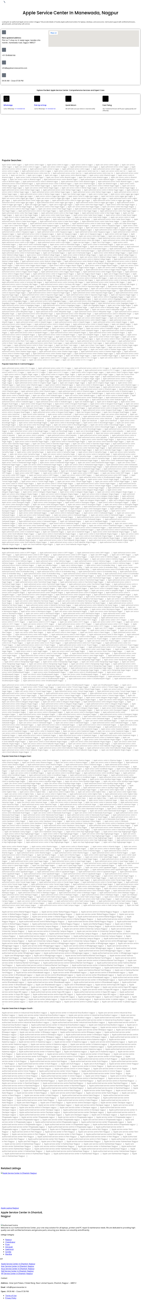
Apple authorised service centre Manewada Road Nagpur (44, 817)
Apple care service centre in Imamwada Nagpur (71, 246)
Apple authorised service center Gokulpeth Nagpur (107, 332)
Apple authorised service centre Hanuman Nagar (19, 806)
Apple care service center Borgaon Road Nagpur (43, 406)
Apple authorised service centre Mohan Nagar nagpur (51, 192)
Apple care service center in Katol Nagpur (41, 1095)
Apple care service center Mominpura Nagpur (106, 611)
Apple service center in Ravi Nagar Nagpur (50, 207)
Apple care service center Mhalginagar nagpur (41, 946)
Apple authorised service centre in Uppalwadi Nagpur (82, 874)
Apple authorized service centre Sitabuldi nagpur (49, 397)
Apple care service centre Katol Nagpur (66, 1093)
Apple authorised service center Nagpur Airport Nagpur (103, 272)
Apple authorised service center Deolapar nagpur (83, 1112)
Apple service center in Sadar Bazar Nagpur (20, 217)
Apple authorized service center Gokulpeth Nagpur (81, 330)
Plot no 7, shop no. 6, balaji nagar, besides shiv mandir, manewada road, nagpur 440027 (21, 41)
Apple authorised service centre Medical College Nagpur (42, 261)
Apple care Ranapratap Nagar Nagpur (86, 670)
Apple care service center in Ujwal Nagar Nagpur (81, 859)
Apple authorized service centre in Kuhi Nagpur (98, 1059)
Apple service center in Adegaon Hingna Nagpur (77, 492)
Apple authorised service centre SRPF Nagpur (94, 553)
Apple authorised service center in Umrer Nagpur (62, 1076)
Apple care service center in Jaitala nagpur (119, 1001)
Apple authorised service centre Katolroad (97, 418)
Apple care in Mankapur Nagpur (22, 897)
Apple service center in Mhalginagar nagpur (97, 943)
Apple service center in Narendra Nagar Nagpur (69, 441)
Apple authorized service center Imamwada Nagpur (47, 249)
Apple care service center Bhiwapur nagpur (95, 1029)
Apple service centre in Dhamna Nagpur (76, 760)
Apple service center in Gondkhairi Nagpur (59, 771)
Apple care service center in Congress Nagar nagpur (81, 376)
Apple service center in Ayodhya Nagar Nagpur (46, 781)
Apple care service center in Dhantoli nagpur (85, 387)
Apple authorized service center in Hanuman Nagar (118, 804)
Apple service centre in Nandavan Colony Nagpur (84, 821)
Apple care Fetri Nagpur (28, 1141)
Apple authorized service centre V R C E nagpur (19, 368)
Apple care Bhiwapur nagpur (32, 1039)
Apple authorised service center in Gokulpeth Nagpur (57, 335)
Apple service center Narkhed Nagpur (53, 1078)
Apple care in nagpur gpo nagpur (61, 205)
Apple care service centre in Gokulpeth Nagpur (103, 328)
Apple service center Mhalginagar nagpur (19, 943)
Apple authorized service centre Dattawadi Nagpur (111, 723)
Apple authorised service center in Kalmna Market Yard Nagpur (49, 970)
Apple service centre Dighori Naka (112, 790)
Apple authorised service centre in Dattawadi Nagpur (82, 727)
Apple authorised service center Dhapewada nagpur (23, 1127)
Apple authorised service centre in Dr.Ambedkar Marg (82, 574)
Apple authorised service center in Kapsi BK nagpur (54, 997)
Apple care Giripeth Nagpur (121, 324)
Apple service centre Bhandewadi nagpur (33, 972)
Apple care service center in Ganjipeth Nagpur (107, 590)
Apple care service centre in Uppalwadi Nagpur (36, 869)
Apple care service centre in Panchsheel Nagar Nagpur (44, 580)
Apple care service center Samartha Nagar (25, 454)
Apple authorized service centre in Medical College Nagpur (90, 259)
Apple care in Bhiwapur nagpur (59, 1039)
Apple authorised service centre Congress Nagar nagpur (35, 381)
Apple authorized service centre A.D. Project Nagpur (83, 643)
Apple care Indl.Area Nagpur (48, 565)
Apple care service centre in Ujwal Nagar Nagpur (43, 859)
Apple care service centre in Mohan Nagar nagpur (79, 188)
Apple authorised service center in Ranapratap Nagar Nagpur (48, 670)
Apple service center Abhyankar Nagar (42, 307)
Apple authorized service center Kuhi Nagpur (56, 1059)
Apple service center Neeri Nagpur (45, 630)
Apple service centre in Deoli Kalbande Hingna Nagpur (57, 534)
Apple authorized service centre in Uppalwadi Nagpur (56, 872)
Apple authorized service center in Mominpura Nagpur (80, 616)
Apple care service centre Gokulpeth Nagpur (34, 328)
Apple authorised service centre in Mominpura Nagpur (79, 618)
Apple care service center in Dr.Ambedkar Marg (73, 569)
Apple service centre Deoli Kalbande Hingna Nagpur (111, 532)
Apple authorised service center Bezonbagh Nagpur (83, 429)
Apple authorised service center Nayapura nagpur (93, 232)
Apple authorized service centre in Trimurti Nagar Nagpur (47, 486)
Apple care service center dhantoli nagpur (94, 177)
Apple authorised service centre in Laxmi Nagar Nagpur (78, 657)
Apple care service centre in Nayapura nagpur (102, 228)
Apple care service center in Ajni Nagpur (47, 238)
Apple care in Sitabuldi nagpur (107, 402)
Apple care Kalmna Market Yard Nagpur (95, 970)
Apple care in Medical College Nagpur (101, 263)
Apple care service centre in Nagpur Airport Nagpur (77, 267)
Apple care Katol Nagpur (27, 1102)
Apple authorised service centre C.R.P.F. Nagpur (93, 626)
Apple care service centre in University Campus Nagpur (51, 931)
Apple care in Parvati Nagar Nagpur (62, 886)
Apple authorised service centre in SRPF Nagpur (32, 555)
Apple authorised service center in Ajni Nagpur (54, 242)
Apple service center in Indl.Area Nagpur (105, 557)
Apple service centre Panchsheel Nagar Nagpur (77, 576)
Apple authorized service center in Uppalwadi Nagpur (98, 872)
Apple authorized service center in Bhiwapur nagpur (87, 1034)
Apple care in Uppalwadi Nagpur (56, 876)
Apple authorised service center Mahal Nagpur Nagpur (91, 921)
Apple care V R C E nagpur (36, 372)
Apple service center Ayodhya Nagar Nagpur (106, 779)
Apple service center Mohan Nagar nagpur (35, 186)
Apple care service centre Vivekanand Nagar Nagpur (96, 462)
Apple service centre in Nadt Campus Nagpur (120, 897)
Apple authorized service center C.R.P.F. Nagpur (112, 624)
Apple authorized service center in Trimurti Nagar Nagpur (91, 486)
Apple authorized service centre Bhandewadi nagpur (88, 977)
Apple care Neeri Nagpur (11, 639)
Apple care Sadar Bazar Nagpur (125, 223)
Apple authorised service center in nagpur (37, 171)
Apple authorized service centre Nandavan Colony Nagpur (65, 825)
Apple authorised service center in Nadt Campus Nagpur (104, 905)
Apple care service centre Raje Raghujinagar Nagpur (101, 834)
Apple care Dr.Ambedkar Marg (20, 576)
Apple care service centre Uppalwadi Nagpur (101, 867)
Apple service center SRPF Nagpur (28, 473)
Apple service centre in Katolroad (60, 414)
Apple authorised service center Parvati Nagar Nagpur (50, 884)
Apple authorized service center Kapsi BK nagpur (51, 992)
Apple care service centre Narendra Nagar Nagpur (106, 441)
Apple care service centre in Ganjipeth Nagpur (72, 590)
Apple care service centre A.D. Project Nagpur (68, 641)
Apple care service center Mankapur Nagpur (120, 888)
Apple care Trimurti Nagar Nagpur (27, 490)
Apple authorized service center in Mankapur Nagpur (78, 893)
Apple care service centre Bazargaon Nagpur (112, 710)
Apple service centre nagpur (12, 165)
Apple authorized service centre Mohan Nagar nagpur (21, 190)
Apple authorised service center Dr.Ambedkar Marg (42, 574)
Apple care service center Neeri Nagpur (30, 632)
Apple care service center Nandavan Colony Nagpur (76, 823)
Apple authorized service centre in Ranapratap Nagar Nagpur (91, 666)
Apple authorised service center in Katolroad (63, 420)
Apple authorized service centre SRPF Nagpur (112, 475)
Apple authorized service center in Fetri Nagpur (100, 1136)
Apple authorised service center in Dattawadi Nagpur (38, 521)
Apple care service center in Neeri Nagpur (95, 632)
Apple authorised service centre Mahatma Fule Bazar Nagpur (96, 605)
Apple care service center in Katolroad (67, 416)
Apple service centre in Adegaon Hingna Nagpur (40, 492)
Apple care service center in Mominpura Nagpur (43, 613)
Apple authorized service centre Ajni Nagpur (80, 238)
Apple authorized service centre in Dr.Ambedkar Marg (56, 571)
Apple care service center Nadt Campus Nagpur (95, 899)
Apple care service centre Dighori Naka (92, 792)
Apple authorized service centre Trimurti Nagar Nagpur (96, 483)
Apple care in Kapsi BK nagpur (117, 997)
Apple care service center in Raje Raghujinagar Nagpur (92, 836)
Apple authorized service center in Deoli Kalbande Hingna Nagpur (62, 540)
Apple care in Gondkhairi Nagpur (41, 779)
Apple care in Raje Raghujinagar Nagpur (118, 842)
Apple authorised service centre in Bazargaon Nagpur (103, 716)
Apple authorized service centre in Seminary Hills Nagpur (116, 280)
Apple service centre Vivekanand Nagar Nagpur (82, 460)
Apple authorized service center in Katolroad (63, 418)
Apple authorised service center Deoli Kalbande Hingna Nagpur (25, 542)
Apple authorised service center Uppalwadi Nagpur (42, 874)
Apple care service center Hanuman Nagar (32, 802)
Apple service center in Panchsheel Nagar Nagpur (54, 578)
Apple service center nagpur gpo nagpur (18, 196)
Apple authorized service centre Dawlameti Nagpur (88, 733)
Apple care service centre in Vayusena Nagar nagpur (110, 288)
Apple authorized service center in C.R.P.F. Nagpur (55, 626)
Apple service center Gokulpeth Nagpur (68, 326)
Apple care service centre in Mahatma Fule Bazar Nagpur (78, 601)
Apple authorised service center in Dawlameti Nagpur (21, 532)
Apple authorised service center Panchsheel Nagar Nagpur (90, 584)
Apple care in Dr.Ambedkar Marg (46, 576)
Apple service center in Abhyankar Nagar (105, 307)
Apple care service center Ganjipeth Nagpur (38, 590)
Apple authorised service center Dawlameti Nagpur (75, 530)
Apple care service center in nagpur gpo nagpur (90, 198)
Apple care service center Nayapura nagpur (67, 228)
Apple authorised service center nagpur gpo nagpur (55, 202)
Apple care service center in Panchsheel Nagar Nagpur (86, 580)
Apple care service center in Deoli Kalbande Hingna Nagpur (89, 744)
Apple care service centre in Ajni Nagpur (16, 238)
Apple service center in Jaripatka (54, 433)
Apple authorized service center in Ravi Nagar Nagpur (78, 211)
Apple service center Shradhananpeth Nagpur (50, 672)
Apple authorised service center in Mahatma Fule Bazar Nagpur (102, 607)
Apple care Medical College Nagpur (72, 263)
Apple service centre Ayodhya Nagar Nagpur (71, 779)
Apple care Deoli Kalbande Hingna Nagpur (38, 544)
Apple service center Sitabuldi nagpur (90, 393)
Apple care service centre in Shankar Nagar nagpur (70, 349)
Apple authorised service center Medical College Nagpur (84, 261)
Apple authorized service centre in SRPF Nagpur (19, 553)
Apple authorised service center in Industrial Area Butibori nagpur (58, 1025)
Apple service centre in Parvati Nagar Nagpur (18, 878)
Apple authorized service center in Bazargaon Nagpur (119, 714)
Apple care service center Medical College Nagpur (20, 257)
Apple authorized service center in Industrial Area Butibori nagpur (103, 1020)
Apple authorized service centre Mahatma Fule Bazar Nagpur (37, 603)
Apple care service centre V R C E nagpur (114, 358)
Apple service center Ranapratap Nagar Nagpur (121, 660)
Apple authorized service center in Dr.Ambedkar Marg (98, 571)
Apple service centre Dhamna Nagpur (16, 760)
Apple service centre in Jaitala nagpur (75, 999)
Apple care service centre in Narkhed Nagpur (116, 1080)
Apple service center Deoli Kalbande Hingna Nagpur (103, 739)
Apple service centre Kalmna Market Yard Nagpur (86, 955)
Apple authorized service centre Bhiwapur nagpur (81, 1032)
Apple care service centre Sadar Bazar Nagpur (55, 217)
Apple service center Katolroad (34, 414)
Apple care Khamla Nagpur (47, 855)
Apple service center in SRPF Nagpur (86, 473)
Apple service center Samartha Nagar (31, 452)
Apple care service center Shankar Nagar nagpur (32, 349)
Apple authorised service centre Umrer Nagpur (61, 1073)
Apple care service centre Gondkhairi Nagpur (93, 771)
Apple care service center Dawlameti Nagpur (34, 525)
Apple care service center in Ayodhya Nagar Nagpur (63, 783)
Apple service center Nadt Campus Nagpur (86, 897)
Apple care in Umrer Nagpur (122, 1076)
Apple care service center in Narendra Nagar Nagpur (91, 444)
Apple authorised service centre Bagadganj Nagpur (77, 303)
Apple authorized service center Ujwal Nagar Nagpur (30, 861)
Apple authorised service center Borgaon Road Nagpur (102, 410)
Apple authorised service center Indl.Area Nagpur (74, 563)
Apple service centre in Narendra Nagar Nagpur (32, 441)
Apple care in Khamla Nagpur (71, 855)
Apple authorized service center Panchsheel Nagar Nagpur (36, 582)
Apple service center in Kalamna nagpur (71, 1042)
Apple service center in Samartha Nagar (93, 452)
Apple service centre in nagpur (58, 165)
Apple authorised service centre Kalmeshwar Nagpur (68, 1151)
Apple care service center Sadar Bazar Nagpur (91, 217)
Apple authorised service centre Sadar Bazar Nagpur (101, 221)
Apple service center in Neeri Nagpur (104, 630)
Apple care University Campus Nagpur (44, 941)
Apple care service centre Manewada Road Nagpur (108, 811)
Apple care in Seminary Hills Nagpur (123, 284)
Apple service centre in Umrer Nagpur (53, 1066)
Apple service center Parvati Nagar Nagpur (119, 876)
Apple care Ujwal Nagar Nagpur (44, 865)
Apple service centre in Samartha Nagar (61, 452)
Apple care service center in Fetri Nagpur (66, 1134)
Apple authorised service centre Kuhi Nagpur (49, 1061)
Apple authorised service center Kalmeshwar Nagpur (115, 1151)
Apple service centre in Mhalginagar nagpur (57, 943)
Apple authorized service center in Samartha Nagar (113, 456)
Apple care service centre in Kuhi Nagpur (68, 1056)
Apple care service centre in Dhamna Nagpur (72, 762)
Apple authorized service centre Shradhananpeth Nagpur (85, 676)
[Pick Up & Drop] (37, 99)
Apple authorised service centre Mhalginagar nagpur (101, 950)
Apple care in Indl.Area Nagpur (72, 565)
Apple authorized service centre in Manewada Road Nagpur (88, 815)
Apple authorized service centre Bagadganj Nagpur (48, 301)
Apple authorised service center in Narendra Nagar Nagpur (43, 450)
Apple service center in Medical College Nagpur (80, 255)
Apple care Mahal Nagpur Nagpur (97, 924)
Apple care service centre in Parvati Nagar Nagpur (33, 880)
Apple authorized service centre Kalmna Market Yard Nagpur (68, 963)
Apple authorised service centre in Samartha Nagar (91, 458)
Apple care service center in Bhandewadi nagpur (44, 977)
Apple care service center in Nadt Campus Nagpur (35, 901)
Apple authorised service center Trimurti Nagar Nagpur (41, 488)
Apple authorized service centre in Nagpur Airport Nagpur (106, 270)
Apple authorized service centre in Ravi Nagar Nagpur (37, 211)
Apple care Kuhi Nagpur (71, 1063)
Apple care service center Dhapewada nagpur (61, 1119)
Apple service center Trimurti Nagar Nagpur (104, 479)
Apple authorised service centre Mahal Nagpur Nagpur (42, 921)
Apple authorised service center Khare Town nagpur (84, 343)
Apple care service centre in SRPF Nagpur (44, 475)
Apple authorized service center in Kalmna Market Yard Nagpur (98, 965)
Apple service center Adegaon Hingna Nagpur (102, 697)
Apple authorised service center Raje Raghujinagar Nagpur (92, 840)
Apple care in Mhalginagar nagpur (48, 955)
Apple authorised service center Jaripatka (93, 437)
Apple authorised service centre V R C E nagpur (29, 370)
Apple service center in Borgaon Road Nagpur (106, 404)
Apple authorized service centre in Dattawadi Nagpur (96, 517)
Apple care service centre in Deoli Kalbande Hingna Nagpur (92, 536)
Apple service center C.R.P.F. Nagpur (114, 620)
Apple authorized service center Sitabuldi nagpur (86, 397)
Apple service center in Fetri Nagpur (60, 1132)
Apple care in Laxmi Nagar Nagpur (51, 660)
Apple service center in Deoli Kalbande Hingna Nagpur (98, 534)
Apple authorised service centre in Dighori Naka (32, 798)
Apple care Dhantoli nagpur (12, 393)
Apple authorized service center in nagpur (45, 169)
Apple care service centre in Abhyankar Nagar (73, 309)
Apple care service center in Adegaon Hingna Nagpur (101, 494)
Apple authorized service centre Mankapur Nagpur (92, 890)
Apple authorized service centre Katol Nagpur (81, 1095)
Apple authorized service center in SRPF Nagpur (57, 553)
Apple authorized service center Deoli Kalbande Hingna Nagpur (98, 538)
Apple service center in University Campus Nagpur (40, 929)
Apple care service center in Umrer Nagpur (111, 1068)
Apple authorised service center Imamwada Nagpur (76, 251)
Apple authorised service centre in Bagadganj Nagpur (21, 305)
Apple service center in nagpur (82, 165)
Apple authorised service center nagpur (107, 169)
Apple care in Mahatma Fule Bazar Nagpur (41, 609)
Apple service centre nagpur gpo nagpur (125, 194)
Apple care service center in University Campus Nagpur (100, 931)
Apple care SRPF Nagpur (100, 555)
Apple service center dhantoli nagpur (102, 175)
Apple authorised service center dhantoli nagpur (115, 181)
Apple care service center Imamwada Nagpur (35, 246)
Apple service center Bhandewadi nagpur (70, 972)
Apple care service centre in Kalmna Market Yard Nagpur (101, 960)
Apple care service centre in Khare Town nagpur (76, 339)
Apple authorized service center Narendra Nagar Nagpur (42, 446)
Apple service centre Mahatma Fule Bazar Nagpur (104, 597)
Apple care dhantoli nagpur (108, 184)
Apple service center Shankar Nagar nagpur (20, 347)
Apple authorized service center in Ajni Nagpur (50, 240)
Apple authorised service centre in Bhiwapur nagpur (85, 1037)
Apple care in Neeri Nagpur (33, 639)
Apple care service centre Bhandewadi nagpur (55, 975)
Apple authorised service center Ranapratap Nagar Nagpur (92, 668)
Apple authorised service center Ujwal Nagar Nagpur (62, 863)
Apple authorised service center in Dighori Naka (69, 798)
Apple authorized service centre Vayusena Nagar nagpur (54, 291)
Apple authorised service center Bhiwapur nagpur (40, 1037)
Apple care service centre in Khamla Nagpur (71, 848)
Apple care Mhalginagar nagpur (18, 955)
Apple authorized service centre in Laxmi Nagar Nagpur (41, 655)
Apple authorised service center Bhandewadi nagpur (49, 982)
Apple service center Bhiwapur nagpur (82, 1027)
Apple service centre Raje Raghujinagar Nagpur (83, 832)
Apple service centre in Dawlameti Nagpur (64, 523)
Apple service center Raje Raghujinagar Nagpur (120, 832)
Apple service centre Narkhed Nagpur (18, 1078)
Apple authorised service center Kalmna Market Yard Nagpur (76, 967)
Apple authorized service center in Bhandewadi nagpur (93, 980)
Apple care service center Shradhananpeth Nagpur (81, 674)
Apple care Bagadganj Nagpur (94, 305)
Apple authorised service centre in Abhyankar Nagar (113, 314)
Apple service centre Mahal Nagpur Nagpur (20, 912)
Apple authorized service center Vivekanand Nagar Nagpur (36, 467)
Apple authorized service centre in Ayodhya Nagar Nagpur (61, 785)
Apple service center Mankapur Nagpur (123, 886)
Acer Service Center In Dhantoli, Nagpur (17, 1266)
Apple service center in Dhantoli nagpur (90, 385)
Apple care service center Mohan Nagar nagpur (42, 188)
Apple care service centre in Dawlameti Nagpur (70, 525)
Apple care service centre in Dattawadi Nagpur (71, 515)
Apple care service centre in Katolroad (37, 416)
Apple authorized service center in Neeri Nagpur (107, 634)
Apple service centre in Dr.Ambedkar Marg (34, 567)
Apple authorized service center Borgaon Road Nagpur (66, 408)
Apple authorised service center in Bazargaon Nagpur (38, 511)
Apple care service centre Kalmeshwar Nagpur (103, 1144)
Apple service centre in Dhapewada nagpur (76, 1117)
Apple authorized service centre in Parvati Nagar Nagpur (59, 882)
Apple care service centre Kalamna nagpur (108, 1042)
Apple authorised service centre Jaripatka (60, 437)
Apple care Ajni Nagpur (81, 242)
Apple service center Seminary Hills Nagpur (46, 276)
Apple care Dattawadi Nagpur (71, 521)
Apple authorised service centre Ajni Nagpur (85, 240)
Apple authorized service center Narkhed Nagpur (107, 1083)
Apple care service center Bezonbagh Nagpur (35, 425)
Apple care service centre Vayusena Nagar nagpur (32, 288)
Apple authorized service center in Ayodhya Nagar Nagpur (106, 785)
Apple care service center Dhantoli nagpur (17, 387)
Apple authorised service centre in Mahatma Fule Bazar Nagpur (54, 607)
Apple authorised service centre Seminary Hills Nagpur (64, 282)
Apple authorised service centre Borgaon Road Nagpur (61, 410)
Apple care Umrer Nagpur (96, 1076)
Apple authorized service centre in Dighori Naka (21, 796)
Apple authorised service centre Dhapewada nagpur (114, 1124)
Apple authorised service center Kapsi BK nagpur (96, 994)
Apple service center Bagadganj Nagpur (77, 297)
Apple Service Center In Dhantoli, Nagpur (18, 1264)
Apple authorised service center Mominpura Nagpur (38, 618)
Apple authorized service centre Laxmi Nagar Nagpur (91, 653)
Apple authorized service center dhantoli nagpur (98, 179)
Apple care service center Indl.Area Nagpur (38, 559)
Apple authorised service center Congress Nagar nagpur (78, 381)
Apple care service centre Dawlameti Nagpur (79, 731)
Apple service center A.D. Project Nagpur (94, 639)
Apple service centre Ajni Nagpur (116, 234)
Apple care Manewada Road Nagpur (82, 819)
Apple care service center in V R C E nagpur (77, 360)
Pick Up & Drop (40, 105)
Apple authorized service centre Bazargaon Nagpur (23, 507)
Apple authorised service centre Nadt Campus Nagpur (112, 903)
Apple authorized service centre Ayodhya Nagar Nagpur (104, 783)
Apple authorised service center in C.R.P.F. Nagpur (74, 628)
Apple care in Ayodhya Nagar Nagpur (83, 790)
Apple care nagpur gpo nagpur (36, 205)
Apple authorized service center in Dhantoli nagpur (98, 389)
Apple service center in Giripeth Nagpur (61, 318)
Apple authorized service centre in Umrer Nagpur (102, 1071)
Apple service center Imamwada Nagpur (33, 244)
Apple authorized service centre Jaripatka (62, 435)
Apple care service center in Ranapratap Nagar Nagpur (91, 664)
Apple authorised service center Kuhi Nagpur (90, 1061)
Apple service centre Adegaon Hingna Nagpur (88, 490)
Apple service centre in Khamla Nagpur (75, 846)
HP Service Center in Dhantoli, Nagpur (17, 1273)
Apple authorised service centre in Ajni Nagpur (18, 242)
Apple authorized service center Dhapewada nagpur (103, 1122)
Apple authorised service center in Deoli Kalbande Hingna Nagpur (75, 750)
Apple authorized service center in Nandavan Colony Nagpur (66, 827)
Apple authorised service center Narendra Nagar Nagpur (85, 448)
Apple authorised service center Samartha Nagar (53, 458)
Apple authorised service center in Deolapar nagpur (41, 1115)
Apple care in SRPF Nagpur (122, 555)
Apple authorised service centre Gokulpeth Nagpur (68, 332)
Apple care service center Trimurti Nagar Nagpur (113, 481)
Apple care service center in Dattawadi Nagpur (108, 515)
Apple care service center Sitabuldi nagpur (80, 395)
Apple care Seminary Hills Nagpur (95, 284)
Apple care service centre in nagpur (27, 167)
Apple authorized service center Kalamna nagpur (39, 1046)
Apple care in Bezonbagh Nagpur (88, 431)
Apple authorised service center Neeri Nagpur (42, 636)
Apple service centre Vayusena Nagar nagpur (18, 286)
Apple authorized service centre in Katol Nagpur (37, 1097)
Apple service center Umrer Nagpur (20, 1066)
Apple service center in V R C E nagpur (84, 358)
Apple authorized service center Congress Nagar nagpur (35, 379)
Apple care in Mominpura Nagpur (57, 620)
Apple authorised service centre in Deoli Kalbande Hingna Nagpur (73, 542)
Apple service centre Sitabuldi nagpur (61, 393)
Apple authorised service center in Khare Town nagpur (33, 345)
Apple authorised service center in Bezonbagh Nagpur (29, 431)
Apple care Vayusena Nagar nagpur (123, 295)
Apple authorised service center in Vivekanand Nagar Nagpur (36, 471)
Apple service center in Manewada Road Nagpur (69, 811)
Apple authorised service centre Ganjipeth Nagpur (35, 595)
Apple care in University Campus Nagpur (80, 941)
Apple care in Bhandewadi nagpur (78, 984)
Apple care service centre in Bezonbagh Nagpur (71, 425)
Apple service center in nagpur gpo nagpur (83, 196)
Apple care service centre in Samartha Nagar (59, 454)
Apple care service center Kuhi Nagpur (32, 1056)
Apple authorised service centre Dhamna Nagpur (35, 767)
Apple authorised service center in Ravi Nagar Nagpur (101, 213)
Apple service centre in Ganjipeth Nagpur (72, 588)
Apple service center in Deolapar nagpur (55, 1105)
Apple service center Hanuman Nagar (41, 800)
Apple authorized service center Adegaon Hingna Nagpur (53, 496)
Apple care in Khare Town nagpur (93, 345)
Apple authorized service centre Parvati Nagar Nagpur (112, 880)
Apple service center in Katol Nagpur (32, 1093)
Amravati (9, 1247)
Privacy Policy (10, 1298)
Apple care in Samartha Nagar (51, 460)
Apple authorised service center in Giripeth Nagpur (91, 324)
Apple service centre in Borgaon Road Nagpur (71, 404)
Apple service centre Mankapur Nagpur (92, 886)
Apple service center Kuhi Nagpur (30, 1054)
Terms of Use (11, 1295)
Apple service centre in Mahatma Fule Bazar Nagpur (45, 599)
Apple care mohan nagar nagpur (74, 194)
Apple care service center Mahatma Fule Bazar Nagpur (35, 601)
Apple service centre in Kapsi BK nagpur (47, 987)
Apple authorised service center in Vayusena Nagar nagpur (87, 295)
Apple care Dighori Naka (98, 798)
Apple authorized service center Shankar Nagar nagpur (58, 351)
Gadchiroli (9, 1249)
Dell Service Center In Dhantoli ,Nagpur (17, 1271)
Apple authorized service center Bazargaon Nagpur (62, 507)
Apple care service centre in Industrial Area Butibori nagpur (93, 1015)
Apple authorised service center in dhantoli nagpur (54, 184)
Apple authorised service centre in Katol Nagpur (78, 1100)
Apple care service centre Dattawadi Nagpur (101, 721)
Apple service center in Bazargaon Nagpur (113, 502)
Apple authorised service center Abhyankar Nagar (74, 314)
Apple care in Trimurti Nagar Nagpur (56, 490)
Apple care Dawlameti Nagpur (54, 532)
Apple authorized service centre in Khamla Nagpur (83, 851)
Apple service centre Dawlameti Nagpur (84, 729)
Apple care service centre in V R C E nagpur (44, 360)
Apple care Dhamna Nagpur (47, 769)
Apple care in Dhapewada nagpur (64, 1129)
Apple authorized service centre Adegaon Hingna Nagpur (104, 702)
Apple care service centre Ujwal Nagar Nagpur (102, 857)
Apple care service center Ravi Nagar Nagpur (118, 207)
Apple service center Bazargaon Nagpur (48, 502)
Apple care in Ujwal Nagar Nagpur (71, 865)
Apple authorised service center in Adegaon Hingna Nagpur (56, 500)
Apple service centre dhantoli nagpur (74, 175)
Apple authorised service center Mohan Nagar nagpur (92, 192)
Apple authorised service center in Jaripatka (27, 439)
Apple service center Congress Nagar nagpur (123, 372)
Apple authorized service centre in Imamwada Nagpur (87, 249)
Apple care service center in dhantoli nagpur (25, 179)
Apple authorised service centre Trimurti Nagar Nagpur (110, 693)
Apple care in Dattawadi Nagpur (97, 521)
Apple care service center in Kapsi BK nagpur (101, 989)
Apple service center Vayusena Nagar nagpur (53, 286)
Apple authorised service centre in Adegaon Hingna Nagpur (106, 706)
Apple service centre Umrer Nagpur (124, 1063)
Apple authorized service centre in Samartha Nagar (73, 456)
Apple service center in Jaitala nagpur (109, 999)
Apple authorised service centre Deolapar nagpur (40, 1112)
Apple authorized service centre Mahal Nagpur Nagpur (101, 916)
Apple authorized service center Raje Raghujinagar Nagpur (45, 838)
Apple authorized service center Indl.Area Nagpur (54, 561)
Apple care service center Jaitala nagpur (45, 1001)
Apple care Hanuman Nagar (34, 809)
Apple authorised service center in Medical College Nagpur (37, 263)
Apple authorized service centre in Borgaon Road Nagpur (108, 408)
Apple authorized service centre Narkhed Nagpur (63, 1083)
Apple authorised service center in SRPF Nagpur (70, 555)
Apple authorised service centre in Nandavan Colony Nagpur (69, 830)
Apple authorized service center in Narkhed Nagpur (65, 1085)
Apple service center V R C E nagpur (25, 358)
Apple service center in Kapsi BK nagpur (83, 987)
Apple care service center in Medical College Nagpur (98, 257)
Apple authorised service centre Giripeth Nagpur (110, 322)
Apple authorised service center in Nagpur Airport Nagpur (53, 274)
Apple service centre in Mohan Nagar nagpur (69, 186)
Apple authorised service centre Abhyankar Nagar (36, 314)
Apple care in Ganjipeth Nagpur (72, 597)
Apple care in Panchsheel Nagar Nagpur (115, 586)
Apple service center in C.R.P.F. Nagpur (43, 622)
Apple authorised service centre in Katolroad (28, 420)
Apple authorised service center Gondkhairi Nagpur (37, 777)
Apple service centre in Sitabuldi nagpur (120, 393)
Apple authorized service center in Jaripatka (27, 437)
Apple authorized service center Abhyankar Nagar (54, 312)
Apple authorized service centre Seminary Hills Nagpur (32, 280)
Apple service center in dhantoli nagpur (30, 177)
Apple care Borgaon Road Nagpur (89, 412)
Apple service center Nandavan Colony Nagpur (46, 821)
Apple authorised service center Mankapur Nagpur (20, 895)
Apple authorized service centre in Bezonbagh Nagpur (96, 427)
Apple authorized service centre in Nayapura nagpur (113, 230)
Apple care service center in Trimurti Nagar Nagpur (55, 483)
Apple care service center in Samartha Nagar (94, 454)
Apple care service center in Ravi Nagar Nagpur (55, 209)
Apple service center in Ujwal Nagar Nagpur (67, 857)
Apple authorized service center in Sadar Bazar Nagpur (60, 221)
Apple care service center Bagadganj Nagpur (75, 299)
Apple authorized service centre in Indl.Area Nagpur (93, 561)
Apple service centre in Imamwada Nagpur (65, 244)
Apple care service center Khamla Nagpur (37, 848)
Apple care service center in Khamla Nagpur (106, 848)
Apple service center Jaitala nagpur (43, 999)
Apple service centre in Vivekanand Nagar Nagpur (19, 462)
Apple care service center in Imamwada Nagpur (107, 246)
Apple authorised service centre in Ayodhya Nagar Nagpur (104, 788)
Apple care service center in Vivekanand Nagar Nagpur (84, 465)
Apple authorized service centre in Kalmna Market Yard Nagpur (42, 965)
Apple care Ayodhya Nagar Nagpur (55, 790)
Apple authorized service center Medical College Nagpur (47, 259)
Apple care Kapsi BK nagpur (90, 997)
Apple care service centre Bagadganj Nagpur (41, 299)
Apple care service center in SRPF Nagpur (77, 475)
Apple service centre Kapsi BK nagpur (111, 984)
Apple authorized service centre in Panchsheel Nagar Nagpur (82, 582)
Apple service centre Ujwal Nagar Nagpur (99, 855)
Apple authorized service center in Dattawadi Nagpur (98, 725)
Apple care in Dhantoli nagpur (35, 393)
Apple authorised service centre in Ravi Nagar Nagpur (60, 213)
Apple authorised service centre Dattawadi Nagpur (44, 519)
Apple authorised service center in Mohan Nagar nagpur (40, 194)
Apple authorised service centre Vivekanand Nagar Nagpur (36, 469)
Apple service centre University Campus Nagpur (39, 926)
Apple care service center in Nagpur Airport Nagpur (116, 267)
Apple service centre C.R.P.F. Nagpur (84, 620)
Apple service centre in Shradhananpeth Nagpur (87, 672)
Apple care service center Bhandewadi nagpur (95, 975)
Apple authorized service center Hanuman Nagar (40, 804)
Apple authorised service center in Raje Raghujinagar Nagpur (48, 842)
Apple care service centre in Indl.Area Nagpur (73, 559)
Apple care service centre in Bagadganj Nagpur (111, 299)
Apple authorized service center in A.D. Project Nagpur (79, 645)
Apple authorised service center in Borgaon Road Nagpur (53, 412)
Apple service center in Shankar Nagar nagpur (89, 347)
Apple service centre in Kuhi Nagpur (62, 1054)
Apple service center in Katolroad (87, 414)
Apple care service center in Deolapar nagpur (78, 1107)
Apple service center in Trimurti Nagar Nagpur (38, 481)
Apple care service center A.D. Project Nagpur (104, 641)
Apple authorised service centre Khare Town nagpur (44, 343)
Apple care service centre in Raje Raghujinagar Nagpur (49, 836)
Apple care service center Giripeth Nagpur (124, 318)
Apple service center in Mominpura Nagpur (36, 611)
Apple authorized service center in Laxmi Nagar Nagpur (85, 655)
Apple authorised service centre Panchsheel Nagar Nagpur (45, 584)
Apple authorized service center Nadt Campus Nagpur (118, 901)
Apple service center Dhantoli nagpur (29, 385)
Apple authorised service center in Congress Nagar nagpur (36, 383)
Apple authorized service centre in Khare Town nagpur (96, 341)
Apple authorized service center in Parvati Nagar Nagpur (103, 882)
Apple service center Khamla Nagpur (45, 846)
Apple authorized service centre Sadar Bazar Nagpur (72, 219)
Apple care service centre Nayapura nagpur (34, 228)
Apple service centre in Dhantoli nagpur (59, 385)
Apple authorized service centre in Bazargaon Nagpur (103, 507)
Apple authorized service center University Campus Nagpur (74, 933)
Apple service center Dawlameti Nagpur (32, 523)
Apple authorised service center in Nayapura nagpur (35, 234)
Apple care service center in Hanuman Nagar (101, 802)
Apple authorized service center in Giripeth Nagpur (73, 322)
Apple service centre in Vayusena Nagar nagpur (88, 286)
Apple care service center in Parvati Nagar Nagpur (72, 880)
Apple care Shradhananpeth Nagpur (106, 685)
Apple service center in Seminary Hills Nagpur (115, 276)
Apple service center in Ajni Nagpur (63, 236)
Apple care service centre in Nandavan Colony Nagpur (117, 823)
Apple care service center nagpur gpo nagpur (18, 198)
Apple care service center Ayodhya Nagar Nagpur (121, 781)
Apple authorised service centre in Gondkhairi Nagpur (77, 777)
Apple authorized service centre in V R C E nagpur (92, 368)
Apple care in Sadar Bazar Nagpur (16, 225)
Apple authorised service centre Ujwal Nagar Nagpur (21, 863)
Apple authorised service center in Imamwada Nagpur (21, 253)
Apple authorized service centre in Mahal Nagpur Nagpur (70, 919)
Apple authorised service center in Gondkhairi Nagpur (118, 777)
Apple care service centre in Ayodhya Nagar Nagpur (23, 783)
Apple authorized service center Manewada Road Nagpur (44, 815)
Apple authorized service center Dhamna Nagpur (45, 764)
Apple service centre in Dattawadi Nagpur (65, 513)
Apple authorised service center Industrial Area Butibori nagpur (79, 1022)
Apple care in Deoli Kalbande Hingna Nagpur (72, 544)
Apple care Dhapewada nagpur (34, 1129)
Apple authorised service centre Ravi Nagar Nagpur (118, 211)
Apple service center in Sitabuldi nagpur (16, 395)
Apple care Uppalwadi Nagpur (30, 876)
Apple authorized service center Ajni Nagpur (114, 238)
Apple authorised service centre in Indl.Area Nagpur (113, 563)
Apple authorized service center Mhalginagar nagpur (91, 948)
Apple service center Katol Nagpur (98, 1090)
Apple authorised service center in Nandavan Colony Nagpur (115, 830)
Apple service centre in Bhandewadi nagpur (108, 972)
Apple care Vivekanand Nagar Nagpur (74, 471)
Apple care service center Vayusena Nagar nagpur (71, 288)
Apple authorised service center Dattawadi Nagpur (83, 519)
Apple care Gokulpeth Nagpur (89, 335)
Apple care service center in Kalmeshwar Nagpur (98, 1146)
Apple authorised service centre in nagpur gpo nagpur (95, 202)
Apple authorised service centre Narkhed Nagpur (110, 1085)
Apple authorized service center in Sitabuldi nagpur (34, 400)
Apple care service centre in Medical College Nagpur (58, 257)
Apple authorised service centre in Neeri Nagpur (79, 636)
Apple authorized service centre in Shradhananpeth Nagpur (44, 678)
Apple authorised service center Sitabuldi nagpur (109, 400)
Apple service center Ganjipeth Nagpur (42, 588)
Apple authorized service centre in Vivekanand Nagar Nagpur (81, 467)
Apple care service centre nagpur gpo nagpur (117, 196)
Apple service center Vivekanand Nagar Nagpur (118, 460)
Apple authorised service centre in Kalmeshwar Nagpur (28, 1153)
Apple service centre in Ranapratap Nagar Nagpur (22, 662)
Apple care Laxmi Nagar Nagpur (23, 660)
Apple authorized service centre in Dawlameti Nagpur (87, 527)
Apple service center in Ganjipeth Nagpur (104, 588)
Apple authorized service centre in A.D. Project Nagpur (37, 645)
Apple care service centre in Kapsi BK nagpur (61, 989)
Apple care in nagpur (35, 175)
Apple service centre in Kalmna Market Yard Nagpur (44, 958)
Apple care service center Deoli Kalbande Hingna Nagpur (47, 536)
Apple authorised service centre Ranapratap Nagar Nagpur (47, 668)
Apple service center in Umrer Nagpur (88, 1066)
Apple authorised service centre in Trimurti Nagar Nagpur (84, 488)
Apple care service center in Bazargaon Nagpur (122, 504)
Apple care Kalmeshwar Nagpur (116, 1153)
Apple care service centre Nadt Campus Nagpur (57, 899)
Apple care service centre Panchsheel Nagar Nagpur (93, 578)
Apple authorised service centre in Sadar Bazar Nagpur (50, 223)
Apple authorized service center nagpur (115, 167)
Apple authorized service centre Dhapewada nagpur (57, 1122)
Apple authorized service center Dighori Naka (121, 794)
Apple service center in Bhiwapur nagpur (19, 1029)
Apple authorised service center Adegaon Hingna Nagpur (99, 498)
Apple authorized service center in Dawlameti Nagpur (78, 735)
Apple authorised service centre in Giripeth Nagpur (52, 324)
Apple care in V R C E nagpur (59, 372)
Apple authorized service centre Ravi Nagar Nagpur (93, 209)
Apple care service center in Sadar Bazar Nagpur (32, 219)
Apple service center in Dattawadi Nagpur (99, 513)
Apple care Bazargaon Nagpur (71, 511)
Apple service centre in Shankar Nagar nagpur (54, 347)
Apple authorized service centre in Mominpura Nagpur (39, 616)
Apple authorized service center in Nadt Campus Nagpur (68, 903)
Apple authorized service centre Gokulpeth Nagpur (42, 330)
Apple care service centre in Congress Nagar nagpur (41, 376)
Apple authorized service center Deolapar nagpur (40, 1110)
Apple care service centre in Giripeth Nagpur (20, 320)
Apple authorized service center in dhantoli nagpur (41, 181)
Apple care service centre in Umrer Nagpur (73, 1068)
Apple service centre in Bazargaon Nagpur (80, 502)
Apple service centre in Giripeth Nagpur (30, 318)
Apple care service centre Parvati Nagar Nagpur (89, 878)
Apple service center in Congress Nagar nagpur (58, 374)
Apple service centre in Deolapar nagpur (19, 1105)
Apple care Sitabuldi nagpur (85, 402)
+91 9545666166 (8, 55)
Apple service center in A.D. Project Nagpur (33, 641)
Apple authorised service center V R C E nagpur (65, 370)
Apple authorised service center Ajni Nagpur (119, 240)
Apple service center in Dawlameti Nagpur (97, 523)
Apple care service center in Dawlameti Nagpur (106, 525)
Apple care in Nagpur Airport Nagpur (117, 274)
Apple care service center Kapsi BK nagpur (22, 989)
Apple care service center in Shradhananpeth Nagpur (42, 676)
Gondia (8, 1252)
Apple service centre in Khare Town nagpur (71, 337)
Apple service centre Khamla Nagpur (15, 846)
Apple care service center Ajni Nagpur (121, 236)
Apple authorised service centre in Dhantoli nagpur (76, 391)
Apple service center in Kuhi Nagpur (95, 1054)
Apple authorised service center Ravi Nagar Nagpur (20, 213)
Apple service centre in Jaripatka (28, 433)
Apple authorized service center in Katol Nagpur (80, 1097)
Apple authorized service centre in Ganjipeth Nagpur (84, 592)
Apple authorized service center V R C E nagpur (55, 368)
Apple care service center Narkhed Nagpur (76, 1080)
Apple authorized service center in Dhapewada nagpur (67, 1124)
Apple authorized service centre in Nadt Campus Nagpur (25, 903)
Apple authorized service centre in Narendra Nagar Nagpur (86, 446)
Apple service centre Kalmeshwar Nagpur (84, 1141)
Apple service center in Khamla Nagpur (107, 846)
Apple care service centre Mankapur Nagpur (86, 888)
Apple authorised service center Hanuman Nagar (57, 806)
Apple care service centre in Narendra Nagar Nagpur (51, 444)
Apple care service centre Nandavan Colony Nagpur (35, 823)
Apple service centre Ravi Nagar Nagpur (89, 205)
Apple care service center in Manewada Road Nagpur (94, 813)
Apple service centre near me (64, 171)
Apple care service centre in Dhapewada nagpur (103, 1119)
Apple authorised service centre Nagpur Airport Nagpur (61, 272)
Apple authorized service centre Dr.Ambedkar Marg (111, 569)
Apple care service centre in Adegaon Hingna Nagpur (60, 494)
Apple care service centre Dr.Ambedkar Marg (101, 567)
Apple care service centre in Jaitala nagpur (81, 1001)
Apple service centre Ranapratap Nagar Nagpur (84, 660)
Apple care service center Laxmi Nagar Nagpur (106, 651)
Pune (7, 1244)
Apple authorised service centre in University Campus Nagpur (75, 938)
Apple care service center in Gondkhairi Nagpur (64, 773)
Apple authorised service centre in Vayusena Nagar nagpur (43, 295)
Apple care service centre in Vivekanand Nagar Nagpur (42, 465)
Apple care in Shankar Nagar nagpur (106, 356)
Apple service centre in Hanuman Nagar (71, 800)
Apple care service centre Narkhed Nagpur (38, 1080)
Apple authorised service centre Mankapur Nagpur (117, 893)
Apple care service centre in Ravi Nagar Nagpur (19, 209)
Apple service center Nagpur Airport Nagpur (31, 265)
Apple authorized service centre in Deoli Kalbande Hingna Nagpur (98, 746)
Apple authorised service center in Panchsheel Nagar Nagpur (46, 586)
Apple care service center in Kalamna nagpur (89, 1044)
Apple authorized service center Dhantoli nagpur (21, 389)
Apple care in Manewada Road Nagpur (112, 819)
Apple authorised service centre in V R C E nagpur (102, 370)
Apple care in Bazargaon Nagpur (97, 511)
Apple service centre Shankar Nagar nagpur (122, 345)
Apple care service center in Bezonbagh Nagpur (107, 425)
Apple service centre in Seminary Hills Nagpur (80, 276)
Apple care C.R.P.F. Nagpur (105, 628)
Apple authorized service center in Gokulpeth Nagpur (29, 332)
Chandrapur (10, 1242)
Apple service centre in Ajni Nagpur (36, 236)
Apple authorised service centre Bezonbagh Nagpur (43, 429)
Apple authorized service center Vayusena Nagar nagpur (97, 291)
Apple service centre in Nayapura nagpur (106, 225)
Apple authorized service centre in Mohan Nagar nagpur (104, 190)
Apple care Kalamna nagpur (75, 1051)
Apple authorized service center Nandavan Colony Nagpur (110, 825)
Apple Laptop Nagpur (10, 1208)
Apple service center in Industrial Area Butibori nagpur (73, 1012)
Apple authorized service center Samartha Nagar (35, 456)
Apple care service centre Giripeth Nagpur (92, 318)
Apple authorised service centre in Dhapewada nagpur (70, 1127)
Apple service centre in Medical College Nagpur (44, 255)
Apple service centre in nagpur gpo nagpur (51, 196)
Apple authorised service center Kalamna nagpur (82, 1049)
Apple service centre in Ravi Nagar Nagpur (17, 207)
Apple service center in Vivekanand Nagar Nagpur (57, 462)
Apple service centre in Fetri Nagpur (27, 1132)
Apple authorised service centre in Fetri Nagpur (89, 1139)
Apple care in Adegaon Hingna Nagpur (123, 500)
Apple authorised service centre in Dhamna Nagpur (111, 767)
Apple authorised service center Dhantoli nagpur (38, 391)
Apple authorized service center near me (67, 173)
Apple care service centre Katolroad (114, 414)
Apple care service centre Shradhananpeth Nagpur (41, 674)
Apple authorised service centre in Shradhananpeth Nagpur (55, 477)
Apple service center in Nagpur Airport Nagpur (101, 265)
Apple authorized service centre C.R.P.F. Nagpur (75, 624)
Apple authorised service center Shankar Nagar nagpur (94, 353)
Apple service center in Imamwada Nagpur (98, 244)
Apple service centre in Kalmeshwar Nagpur (23, 1144)
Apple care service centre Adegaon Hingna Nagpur (115, 492)
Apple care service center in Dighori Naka (52, 794)
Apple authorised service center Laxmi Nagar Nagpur (36, 657)
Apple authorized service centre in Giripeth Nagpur (34, 322)
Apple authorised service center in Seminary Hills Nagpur (61, 284)
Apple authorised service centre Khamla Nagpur (34, 853)
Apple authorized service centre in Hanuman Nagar (78, 804)
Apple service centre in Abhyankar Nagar (73, 307)
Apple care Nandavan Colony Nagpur (18, 832)
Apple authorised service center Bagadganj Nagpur (116, 303)
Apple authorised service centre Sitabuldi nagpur (72, 400)
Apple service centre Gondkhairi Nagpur (99, 769)
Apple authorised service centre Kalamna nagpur (39, 1049)
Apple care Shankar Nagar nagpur (78, 356)
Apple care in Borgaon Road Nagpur (117, 412)
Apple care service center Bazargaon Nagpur (49, 504)
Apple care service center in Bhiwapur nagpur (39, 1032)
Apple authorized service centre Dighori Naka (86, 794)
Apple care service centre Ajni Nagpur (92, 236)
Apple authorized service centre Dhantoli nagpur (120, 387)
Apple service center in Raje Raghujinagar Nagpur (61, 834)
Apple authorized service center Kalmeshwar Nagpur (56, 1149)
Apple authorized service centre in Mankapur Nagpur (37, 893)
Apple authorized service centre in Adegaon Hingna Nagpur (98, 496)
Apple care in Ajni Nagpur (102, 242)
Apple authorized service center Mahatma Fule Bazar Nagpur (84, 603)
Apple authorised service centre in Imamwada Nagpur (116, 251)
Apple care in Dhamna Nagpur (71, 769)
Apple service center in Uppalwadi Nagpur (67, 867)
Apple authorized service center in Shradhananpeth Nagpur (90, 678)
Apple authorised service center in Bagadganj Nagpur (62, 305)
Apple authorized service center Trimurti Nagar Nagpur (117, 691)
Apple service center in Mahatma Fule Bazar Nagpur (85, 599)
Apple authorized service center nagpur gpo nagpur (31, 200)
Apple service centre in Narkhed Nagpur (88, 1078)
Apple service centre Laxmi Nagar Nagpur (63, 649)
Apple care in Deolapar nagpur (104, 1115)
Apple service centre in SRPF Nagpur (56, 473)
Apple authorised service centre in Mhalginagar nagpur (67, 953)
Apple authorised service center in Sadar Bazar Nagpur (92, 223)
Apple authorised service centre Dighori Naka (95, 796)
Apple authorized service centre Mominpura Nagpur (82, 613)
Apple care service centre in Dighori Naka (19, 794)
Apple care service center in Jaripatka (31, 435)
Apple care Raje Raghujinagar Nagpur (87, 842)
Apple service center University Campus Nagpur (82, 926)
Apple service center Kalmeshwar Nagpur (121, 1141)
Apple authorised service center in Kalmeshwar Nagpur (77, 1153)
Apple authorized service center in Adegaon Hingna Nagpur (107, 704)
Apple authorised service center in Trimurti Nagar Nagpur (104, 695)
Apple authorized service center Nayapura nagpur (74, 230)
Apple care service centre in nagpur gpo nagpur (54, 198)
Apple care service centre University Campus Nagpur (86, 929)
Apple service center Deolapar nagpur (116, 1102)
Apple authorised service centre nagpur (76, 169)
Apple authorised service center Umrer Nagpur (103, 1073)
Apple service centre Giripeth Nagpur (99, 316)
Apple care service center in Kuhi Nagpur (105, 1056)
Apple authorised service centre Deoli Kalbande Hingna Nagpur (112, 540)
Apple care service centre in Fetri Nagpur (29, 1134)
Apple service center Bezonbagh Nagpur (33, 423)
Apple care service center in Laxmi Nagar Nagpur (51, 653)
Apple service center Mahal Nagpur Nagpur (60, 912)
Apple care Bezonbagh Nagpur (62, 431)
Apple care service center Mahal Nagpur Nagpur (96, 914)
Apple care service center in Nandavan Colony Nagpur (22, 825)
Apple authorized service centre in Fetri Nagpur (57, 1136)
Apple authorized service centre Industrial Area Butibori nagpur (65, 1017)
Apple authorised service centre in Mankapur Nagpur (60, 895)
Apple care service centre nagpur (107, 165)
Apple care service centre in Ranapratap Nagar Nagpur (49, 664)
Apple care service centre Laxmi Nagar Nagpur (69, 651)
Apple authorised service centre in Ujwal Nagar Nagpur (104, 863)
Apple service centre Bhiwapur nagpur (47, 1027)
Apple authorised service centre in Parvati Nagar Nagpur (93, 884)
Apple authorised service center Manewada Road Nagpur (88, 817)
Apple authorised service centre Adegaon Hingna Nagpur (55, 498)
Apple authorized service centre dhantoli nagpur (61, 179)
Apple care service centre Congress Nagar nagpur (96, 374)
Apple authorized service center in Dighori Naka (59, 796)
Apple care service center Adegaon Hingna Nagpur (20, 494)
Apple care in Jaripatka (71, 439)
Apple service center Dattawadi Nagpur (33, 513)
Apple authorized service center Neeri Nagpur (32, 634)
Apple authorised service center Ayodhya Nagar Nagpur (60, 788)
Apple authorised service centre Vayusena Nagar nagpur (93, 293)
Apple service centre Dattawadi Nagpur (96, 718)
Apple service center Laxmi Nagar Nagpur (97, 649)
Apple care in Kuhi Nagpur (95, 1063)
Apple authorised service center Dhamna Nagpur (73, 767)
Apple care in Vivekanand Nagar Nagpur (104, 471)
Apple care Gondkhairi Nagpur (15, 779)
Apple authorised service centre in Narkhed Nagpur (63, 1088)
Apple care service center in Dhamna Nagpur (107, 762)
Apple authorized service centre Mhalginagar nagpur (44, 948)
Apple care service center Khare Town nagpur (40, 339)
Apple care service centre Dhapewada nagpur (21, 1119)
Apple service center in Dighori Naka (62, 792)
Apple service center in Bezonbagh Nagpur (98, 423)
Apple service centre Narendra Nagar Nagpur (98, 439)
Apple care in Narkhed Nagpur (37, 1090)
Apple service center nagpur (35, 165)
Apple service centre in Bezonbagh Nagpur (65, 423)
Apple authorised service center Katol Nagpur (36, 1100)
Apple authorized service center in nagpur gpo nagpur (112, 200)
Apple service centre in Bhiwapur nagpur (117, 1027)
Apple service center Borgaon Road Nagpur (36, 404)
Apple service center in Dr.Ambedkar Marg (67, 567)
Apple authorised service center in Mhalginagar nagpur (115, 953)
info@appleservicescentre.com (14, 68)
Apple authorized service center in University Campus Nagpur (45, 936)
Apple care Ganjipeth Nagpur (47, 597)
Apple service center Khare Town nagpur (38, 337)
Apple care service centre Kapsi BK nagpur (120, 987)
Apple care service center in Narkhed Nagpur (21, 1083)
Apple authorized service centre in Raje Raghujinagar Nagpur (92, 838)
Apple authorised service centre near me (99, 173)
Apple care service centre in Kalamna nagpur (49, 1044)
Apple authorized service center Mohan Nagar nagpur (62, 190)
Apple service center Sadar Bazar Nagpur (88, 215)
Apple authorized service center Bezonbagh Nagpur (55, 427)
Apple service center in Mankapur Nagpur (52, 888)
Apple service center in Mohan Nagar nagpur (104, 186)
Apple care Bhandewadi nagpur (49, 984)
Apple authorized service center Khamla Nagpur (44, 851)
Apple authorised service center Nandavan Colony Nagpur (23, 830)
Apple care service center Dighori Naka (123, 792)
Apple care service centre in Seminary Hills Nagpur (89, 278)
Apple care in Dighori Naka (119, 798)
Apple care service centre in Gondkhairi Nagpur (28, 773)
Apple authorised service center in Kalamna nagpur (40, 1051)
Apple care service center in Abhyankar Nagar (108, 309)
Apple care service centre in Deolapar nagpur (38, 1107)
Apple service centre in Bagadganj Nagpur (109, 297)
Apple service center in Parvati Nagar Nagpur (53, 878)
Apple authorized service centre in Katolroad (28, 418)
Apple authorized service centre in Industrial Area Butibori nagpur (45, 1020)
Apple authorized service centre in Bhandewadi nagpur (44, 980)
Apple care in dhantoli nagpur (85, 184)
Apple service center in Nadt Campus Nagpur (21, 899)
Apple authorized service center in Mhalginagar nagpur (53, 950)
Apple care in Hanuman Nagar (58, 809)
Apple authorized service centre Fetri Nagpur (105, 1134)
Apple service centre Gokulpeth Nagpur (38, 326)
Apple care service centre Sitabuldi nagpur (48, 395)
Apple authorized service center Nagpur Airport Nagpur (63, 270)
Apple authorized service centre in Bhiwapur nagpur (41, 1034)
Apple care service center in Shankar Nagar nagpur (109, 349)
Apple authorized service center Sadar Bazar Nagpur (112, 219)
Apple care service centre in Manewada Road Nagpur (52, 813)
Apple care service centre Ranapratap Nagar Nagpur (101, 662)
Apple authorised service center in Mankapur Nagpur (101, 895)
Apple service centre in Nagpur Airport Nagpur (66, 265)
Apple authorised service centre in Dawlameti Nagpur (115, 530)
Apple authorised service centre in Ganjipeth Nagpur (112, 595)
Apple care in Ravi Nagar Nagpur (27, 215)
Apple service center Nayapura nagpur (75, 225)
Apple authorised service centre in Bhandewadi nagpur (96, 982)
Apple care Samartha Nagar (27, 460)
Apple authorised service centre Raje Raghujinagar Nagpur (47, 840)
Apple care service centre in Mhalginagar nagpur (84, 946)
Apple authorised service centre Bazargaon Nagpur (49, 509)
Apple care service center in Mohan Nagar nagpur (117, 188)
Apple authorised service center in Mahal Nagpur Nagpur (56, 924)
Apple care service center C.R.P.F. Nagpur (108, 622)
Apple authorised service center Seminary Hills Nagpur (105, 282)
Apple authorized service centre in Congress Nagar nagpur (79, 379)
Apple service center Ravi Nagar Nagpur (121, 205)
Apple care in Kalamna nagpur (102, 1051)
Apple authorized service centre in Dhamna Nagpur (84, 764)
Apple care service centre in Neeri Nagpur (62, 632)
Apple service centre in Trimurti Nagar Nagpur (108, 687)
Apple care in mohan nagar (98, 194)
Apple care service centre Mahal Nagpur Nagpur (52, 914)
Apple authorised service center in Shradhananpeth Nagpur (100, 477)
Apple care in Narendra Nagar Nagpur (108, 450)
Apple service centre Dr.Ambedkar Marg (101, 565)
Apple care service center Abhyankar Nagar (38, 309)
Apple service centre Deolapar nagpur (82, 1102)
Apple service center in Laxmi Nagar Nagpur (32, 651)
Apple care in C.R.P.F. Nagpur (128, 628)
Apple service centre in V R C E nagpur (54, 358)
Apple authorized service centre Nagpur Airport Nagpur (22, 270)
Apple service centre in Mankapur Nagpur (19, 888)
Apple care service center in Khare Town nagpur (113, 339)
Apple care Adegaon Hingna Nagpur (93, 500)
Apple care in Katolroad (109, 420)
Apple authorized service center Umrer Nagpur (59, 1071)
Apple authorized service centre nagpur (84, 167)
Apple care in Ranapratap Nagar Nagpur (117, 670)
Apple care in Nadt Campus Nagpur (30, 907)
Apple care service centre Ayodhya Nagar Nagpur (83, 781)
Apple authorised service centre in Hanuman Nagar (96, 806)
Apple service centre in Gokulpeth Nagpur (100, 326)
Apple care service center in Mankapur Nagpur (55, 890)
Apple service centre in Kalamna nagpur (35, 1042)
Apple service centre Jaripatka (113, 431)
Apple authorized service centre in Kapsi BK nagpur (95, 992)
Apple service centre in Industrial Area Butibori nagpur (25, 1012)
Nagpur (8, 1239)
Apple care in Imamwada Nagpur (79, 253)
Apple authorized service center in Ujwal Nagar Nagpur (115, 861)
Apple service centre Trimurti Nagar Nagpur (70, 479)
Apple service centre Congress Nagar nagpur (87, 372)
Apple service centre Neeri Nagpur (17, 630)
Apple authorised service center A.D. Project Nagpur (24, 647)
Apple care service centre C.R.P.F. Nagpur (75, 622)
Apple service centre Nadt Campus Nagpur (52, 897)
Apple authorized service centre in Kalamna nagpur (83, 1046)
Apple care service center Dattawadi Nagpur (35, 515)
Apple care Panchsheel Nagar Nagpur (84, 586)
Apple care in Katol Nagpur (52, 1102)
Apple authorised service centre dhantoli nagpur (78, 181)
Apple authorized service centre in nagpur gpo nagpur (71, 200)
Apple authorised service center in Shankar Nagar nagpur (42, 356)
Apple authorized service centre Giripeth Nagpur (89, 320)
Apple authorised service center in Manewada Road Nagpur (44, 819)
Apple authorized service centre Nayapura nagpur (36, 230)
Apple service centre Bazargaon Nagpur (16, 502)
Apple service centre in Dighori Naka (33, 792)
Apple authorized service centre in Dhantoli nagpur (60, 389)
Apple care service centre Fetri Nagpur (94, 1132)
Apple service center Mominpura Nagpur (106, 609)
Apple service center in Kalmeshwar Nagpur (62, 1144)
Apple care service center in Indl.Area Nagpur (108, 559)
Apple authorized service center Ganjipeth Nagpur (46, 592)
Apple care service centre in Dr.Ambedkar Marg (36, 569)
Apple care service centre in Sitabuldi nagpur (113, 395)
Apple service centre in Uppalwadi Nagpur (34, 867)
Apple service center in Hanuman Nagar (103, 800)
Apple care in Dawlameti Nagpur (78, 532)
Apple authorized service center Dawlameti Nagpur (47, 527)
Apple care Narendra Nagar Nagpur (79, 450)
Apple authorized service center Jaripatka (95, 435)
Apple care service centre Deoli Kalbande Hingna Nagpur (91, 741)
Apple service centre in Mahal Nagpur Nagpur (100, 912)
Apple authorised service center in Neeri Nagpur (117, 636)
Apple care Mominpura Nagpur (30, 620)
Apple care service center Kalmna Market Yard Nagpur (52, 960)
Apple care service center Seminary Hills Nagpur (51, 278)
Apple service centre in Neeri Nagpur (74, 630)
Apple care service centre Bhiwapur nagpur (57, 1029)
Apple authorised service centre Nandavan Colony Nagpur (112, 827)
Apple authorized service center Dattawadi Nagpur (55, 517)
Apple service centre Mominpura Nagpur (74, 609)
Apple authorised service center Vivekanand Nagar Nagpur (80, 469)
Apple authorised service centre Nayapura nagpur (55, 232)
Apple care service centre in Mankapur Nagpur (19, 890)
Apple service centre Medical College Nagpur (110, 253)
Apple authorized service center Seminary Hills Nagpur (74, 280)
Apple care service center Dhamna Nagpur (37, 762)
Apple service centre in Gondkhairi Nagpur (26, 771)
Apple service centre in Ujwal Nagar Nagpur (32, 857)
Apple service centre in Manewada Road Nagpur (32, 811)
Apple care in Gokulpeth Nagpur (113, 335)
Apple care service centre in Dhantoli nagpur (50, 387)
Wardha (8, 1254)
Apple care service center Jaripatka (108, 433)
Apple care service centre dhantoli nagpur (61, 177)
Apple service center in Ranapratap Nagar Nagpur (61, 662)
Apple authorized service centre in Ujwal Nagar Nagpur (72, 861)
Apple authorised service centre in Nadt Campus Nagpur (60, 905)
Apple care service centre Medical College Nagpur (117, 255)
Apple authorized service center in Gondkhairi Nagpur (89, 775)
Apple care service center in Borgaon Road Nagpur (120, 406)
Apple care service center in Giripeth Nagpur (54, 320)
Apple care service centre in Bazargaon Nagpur (85, 504)
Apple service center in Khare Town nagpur (104, 337)
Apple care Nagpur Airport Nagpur (89, 274)
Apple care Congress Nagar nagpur (73, 383)
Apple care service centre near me (113, 171)
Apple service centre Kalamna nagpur (90, 1039)
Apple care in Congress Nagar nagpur (101, 383)
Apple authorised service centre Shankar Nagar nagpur (52, 353)
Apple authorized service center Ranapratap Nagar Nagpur (45, 666)
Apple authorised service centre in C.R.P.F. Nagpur (35, 628)
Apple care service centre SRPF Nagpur (117, 473)
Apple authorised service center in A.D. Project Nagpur (108, 647)
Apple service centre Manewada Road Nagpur (88, 809)
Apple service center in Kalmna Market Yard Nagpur (91, 958)
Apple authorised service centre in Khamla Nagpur (110, 853)
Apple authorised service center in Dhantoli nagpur (115, 391)
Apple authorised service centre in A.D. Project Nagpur (66, 647)
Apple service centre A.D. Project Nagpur (61, 639)
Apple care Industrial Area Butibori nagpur (106, 1025)
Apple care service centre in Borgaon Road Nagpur (81, 406)
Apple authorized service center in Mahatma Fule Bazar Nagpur (49, 605)
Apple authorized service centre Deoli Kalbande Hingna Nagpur (50, 538)
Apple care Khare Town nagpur (67, 345)
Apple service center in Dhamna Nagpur (108, 760)
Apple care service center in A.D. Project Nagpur (44, 643)
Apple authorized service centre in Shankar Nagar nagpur (101, 351)
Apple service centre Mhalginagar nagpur (117, 941)
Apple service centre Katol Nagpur (67, 1090)
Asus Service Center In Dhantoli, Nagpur (17, 1268)
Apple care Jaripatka (52, 439)
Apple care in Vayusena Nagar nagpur (15, 297)
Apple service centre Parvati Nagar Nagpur (85, 876)
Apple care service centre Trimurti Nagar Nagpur (75, 481)
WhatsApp (8, 105)
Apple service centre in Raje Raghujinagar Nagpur (22, 834)
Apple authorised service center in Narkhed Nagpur (109, 1088)
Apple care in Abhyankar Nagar (72, 316)
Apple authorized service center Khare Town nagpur (56, 341)
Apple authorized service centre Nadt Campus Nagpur (76, 901)
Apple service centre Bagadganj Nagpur (46, 297)
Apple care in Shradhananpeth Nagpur (37, 479)
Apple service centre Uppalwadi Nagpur (101, 865)
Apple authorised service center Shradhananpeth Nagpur (44, 681)
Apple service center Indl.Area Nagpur (42, 557)
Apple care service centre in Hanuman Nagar (66, 802)
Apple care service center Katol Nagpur (102, 1093)
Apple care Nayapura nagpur (67, 234)
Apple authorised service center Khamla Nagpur (72, 853)
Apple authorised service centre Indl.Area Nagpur (36, 563)
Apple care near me (18, 175)
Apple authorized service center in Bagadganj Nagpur (37, 303)
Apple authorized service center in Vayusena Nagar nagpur (49, 293)
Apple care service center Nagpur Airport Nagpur (38, 267)
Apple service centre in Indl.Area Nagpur (73, 557)
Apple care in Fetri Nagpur (52, 1141)
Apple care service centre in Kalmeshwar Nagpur (54, 1146)
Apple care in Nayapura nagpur (91, 234)
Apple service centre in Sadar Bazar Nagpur (121, 215)
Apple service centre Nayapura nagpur (45, 225)
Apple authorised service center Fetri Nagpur (47, 1139)
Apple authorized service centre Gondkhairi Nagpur (102, 773)
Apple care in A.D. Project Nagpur (32, 649)
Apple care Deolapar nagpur (77, 1115)
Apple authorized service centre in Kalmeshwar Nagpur (104, 1149)
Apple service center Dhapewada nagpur (38, 1117)
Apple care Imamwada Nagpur (54, 253)
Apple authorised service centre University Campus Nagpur (98, 936)
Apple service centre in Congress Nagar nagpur (21, 374)
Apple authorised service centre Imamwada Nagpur (37, 251)
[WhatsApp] (6, 99)
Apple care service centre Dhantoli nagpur (122, 385)
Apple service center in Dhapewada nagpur (114, 1117)
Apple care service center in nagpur (55, 167)
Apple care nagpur (51, 175)
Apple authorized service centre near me (35, 173)
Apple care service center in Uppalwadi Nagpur (73, 869)
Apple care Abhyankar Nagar (48, 316)
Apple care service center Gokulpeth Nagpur (68, 328)
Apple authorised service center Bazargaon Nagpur (89, 509)
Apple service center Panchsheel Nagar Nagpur (114, 576)
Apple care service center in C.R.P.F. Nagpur (39, 624)
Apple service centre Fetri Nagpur (94, 1129)
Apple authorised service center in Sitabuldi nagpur (54, 402)
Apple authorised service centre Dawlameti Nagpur (36, 530)
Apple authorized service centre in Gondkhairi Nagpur (48, 775)
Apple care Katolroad (90, 420)
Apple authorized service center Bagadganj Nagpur (87, 301)
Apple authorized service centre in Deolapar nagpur (84, 1110)
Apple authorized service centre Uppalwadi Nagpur (111, 869)
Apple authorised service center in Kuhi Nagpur (38, 1063)
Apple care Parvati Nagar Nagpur (34, 886)
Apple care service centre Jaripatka (81, 433)
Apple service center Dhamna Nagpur (45, 760)
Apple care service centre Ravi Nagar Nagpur (84, 207)
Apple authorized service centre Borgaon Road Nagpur (24, 408)
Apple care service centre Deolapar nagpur (92, 1105)
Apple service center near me (88, 171)
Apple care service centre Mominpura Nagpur (71, 611)
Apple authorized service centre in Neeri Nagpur (69, 634)
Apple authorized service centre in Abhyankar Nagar (93, 312)
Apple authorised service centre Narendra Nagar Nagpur (42, 448)
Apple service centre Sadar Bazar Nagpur (56, 215)
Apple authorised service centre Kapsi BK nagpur (53, 994)
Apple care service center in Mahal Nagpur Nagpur (53, 916)
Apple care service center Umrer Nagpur (35, 1068)
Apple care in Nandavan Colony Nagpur (49, 832)
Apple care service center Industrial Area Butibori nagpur (42, 1015)
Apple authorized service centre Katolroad (98, 416)
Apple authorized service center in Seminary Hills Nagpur (22, 282)
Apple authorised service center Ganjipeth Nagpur (73, 595)
